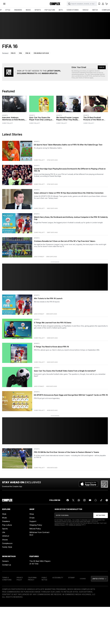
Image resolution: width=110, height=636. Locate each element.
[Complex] (55, 3)
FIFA (20, 53)
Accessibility (57, 577)
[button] (99, 578)
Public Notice (44, 579)
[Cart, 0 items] (106, 3)
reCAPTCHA (88, 76)
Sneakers (6, 521)
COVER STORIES (73, 10)
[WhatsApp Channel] (79, 500)
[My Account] (103, 3)
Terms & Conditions (6, 579)
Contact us (6, 565)
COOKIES (83, 578)
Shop (31, 514)
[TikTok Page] (101, 500)
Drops (31, 518)
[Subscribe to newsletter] (100, 515)
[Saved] (99, 3)
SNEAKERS (18, 10)
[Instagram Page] (84, 500)
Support (32, 521)
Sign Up (101, 67)
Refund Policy (35, 529)
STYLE (7, 10)
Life (3, 532)
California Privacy (32, 579)
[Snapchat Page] (96, 500)
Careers (5, 561)
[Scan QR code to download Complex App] (104, 484)
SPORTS (38, 10)
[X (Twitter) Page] (73, 500)
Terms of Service (84, 78)
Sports (5, 115)
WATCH (95, 10)
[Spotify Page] (107, 500)
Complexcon (7, 543)
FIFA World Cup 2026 (41, 53)
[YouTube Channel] (90, 500)
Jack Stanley (39, 256)
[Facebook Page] (68, 500)
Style (4, 514)
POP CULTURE (50, 10)
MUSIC (28, 10)
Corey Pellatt (7, 123)
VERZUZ (85, 10)
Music (4, 518)
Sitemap (71, 577)
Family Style (7, 547)
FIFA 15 (13, 53)
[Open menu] (4, 4)
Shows (5, 540)
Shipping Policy (35, 525)
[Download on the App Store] (88, 484)
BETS (61, 10)
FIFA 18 (27, 53)
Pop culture (7, 525)
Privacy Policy (60, 525)
